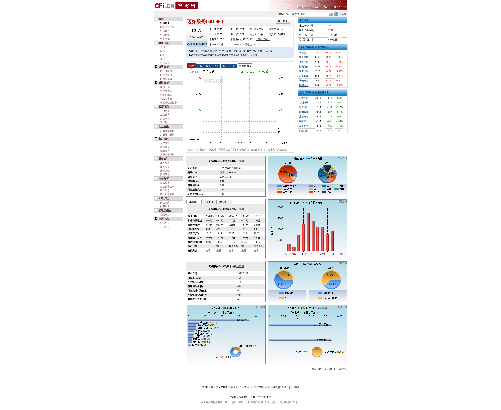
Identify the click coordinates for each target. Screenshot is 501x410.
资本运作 (165, 122)
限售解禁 (165, 174)
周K (208, 65)
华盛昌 (302, 52)
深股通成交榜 (167, 130)
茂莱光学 (303, 126)
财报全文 (165, 223)
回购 (162, 55)
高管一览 (165, 118)
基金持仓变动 (167, 186)
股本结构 (165, 162)
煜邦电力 (303, 85)
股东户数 (165, 170)
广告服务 (262, 387)
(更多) (255, 55)
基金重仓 (165, 190)
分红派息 (165, 202)
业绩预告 (165, 31)
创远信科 (303, 130)
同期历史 (209, 202)
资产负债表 (166, 90)
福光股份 (303, 66)
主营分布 (165, 114)
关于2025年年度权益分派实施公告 (234, 55)
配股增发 (165, 206)
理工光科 (303, 71)
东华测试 (303, 97)
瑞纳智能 (303, 112)
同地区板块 (166, 74)
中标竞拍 (165, 62)
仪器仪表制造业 (208, 51)
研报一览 (165, 87)
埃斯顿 (302, 121)
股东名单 (165, 166)
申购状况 (165, 39)
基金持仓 (165, 182)
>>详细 (240, 161)
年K (233, 65)
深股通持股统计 (168, 134)
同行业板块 (166, 71)
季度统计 (224, 202)
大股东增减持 (167, 154)
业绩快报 (165, 35)
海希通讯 (303, 107)
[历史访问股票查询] (331, 14)
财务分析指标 (167, 27)
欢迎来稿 (244, 387)
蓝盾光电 (303, 116)
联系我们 (284, 387)
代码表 (342, 14)
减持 (162, 51)
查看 (208, 250)
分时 (191, 65)
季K (225, 65)
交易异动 (165, 142)
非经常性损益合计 (169, 102)
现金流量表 (166, 98)
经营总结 (165, 214)
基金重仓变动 (167, 194)
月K (216, 65)
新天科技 (303, 57)
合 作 (253, 387)
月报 (162, 47)
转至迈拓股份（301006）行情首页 (329, 369)
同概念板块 (166, 78)
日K (200, 65)
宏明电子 (303, 102)
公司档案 (165, 110)
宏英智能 (303, 76)
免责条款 (233, 387)
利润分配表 (166, 94)
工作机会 (295, 387)
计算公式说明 (263, 39)
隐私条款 (273, 387)
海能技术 (303, 62)
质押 (162, 58)
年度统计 (194, 202)
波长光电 (303, 80)
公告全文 (165, 226)
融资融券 (165, 150)
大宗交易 (165, 146)
